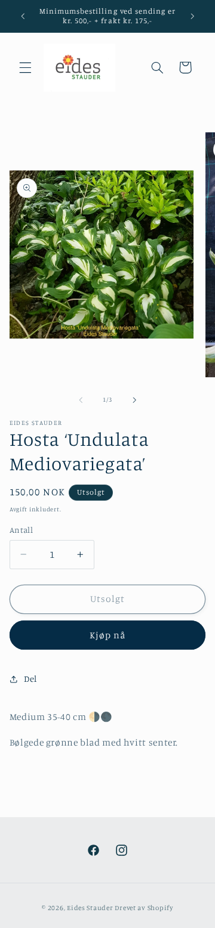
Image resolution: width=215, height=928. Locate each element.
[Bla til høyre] (134, 400)
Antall (21, 530)
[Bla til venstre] (80, 400)
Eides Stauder (90, 908)
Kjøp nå (107, 635)
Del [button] (30, 679)
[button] (25, 67)
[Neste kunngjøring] (192, 16)
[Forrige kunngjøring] (23, 16)
